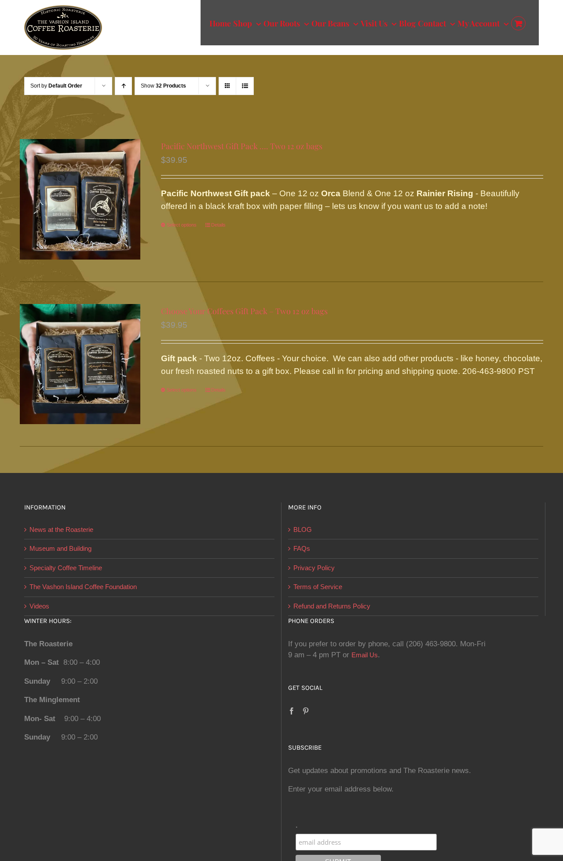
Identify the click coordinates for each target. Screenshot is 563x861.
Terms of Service (317, 586)
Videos (39, 606)
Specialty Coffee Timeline (65, 568)
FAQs (301, 548)
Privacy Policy (314, 568)
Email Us (364, 655)
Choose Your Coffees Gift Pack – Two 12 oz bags (244, 311)
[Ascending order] (123, 86)
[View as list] (244, 86)
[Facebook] (291, 710)
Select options (182, 224)
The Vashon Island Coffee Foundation (83, 586)
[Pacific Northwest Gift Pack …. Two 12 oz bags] (80, 199)
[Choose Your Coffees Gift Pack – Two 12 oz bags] (80, 364)
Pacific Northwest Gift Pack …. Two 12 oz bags (241, 146)
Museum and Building (60, 548)
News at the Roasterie (61, 529)
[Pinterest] (305, 710)
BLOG (302, 529)
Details (218, 224)
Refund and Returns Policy (331, 606)
